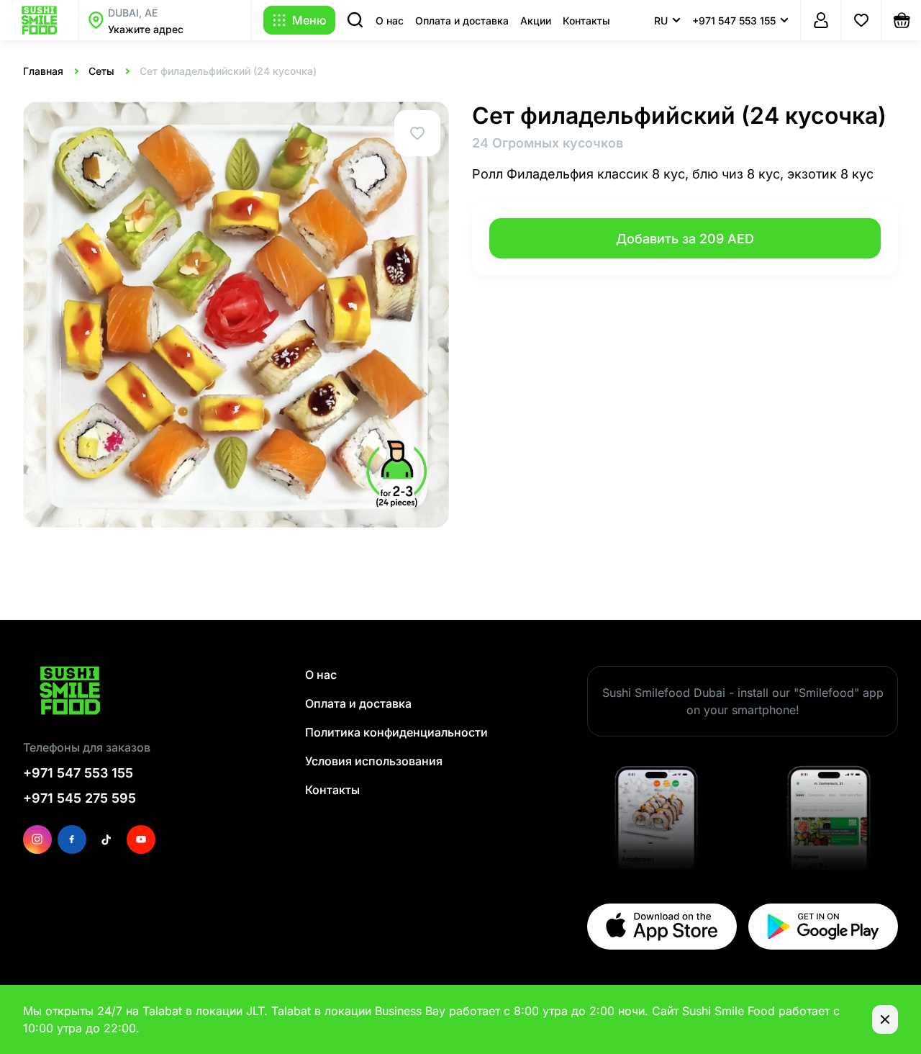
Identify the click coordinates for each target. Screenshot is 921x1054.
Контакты (586, 20)
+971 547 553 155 (78, 772)
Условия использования (374, 761)
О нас (390, 20)
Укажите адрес (145, 29)
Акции (535, 20)
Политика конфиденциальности (396, 732)
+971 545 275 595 (79, 798)
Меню (309, 20)
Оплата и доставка (462, 20)
